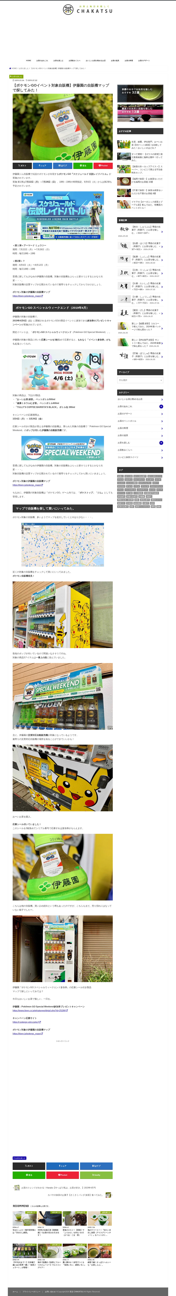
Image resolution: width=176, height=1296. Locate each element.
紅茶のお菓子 (123, 507)
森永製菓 (137, 503)
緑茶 (132, 507)
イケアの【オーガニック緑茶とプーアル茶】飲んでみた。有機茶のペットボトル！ (147, 205)
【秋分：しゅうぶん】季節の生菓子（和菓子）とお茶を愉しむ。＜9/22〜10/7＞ (139, 231)
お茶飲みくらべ (74, 61)
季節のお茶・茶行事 (125, 500)
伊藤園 (141, 496)
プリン (120, 490)
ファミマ (145, 486)
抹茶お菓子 (145, 500)
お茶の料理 (129, 61)
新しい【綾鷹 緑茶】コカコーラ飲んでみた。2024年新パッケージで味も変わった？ (139, 328)
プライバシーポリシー (31, 1292)
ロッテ (159, 490)
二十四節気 (138, 493)
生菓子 (145, 503)
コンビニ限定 (132, 483)
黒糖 (158, 507)
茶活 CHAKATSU (76, 1292)
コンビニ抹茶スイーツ (128, 457)
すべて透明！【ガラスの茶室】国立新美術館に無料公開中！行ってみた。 (147, 157)
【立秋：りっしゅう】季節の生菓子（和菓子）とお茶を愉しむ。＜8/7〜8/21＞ (146, 273)
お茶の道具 (115, 61)
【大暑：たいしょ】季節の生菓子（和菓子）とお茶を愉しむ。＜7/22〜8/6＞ (146, 286)
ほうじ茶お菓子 (140, 476)
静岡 (153, 507)
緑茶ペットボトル (142, 507)
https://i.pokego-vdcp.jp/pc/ (25, 1022)
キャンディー (139, 480)
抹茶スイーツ (156, 500)
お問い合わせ (50, 1292)
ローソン (121, 493)
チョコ (129, 486)
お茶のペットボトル (127, 421)
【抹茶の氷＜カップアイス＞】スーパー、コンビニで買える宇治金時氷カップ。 (147, 169)
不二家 (129, 493)
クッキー (150, 480)
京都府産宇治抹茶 (151, 493)
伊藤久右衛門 (132, 496)
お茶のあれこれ (42, 61)
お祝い (120, 476)
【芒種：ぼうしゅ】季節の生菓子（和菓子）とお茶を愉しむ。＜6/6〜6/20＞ (146, 356)
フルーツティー (156, 486)
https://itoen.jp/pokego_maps (27, 296)
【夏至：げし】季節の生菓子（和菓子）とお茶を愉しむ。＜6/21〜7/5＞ (146, 313)
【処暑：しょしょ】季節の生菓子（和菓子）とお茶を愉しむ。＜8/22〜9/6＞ (146, 260)
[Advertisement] (88, 37)
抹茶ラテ (121, 503)
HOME (28, 61)
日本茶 (129, 503)
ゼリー (155, 483)
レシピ (152, 490)
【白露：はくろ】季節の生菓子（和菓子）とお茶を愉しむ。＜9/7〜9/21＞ (146, 246)
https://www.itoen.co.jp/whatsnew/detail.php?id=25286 (39, 1010)
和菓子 (149, 496)
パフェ (136, 486)
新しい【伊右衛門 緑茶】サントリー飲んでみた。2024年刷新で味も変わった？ (146, 343)
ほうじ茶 (128, 476)
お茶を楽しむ (58, 61)
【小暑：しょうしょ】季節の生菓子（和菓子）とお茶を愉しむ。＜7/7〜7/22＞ (146, 300)
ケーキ (158, 480)
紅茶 (152, 503)
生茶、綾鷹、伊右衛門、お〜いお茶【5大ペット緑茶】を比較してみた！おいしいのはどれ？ (147, 145)
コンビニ (121, 483)
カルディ (128, 480)
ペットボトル (130, 490)
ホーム (15, 1292)
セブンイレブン (145, 483)
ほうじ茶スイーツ (154, 476)
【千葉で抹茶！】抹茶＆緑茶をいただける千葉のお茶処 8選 (147, 191)
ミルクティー (142, 490)
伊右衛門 (121, 496)
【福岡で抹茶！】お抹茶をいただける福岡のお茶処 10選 (147, 180)
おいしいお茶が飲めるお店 (96, 61)
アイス (120, 480)
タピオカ (121, 486)
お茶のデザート (144, 61)
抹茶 (136, 500)
